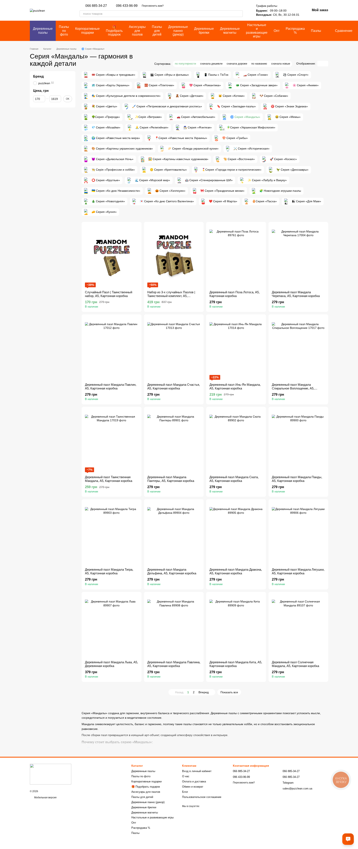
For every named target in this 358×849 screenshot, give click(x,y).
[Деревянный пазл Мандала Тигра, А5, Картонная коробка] (111, 534)
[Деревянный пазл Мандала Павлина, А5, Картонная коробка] (174, 626)
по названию (259, 63)
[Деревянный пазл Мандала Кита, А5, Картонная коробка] (236, 626)
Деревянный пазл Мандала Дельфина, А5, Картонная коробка (171, 571)
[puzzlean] (50, 773)
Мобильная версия (45, 797)
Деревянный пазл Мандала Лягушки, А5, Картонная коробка (298, 571)
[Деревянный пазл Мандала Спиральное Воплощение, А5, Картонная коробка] (298, 349)
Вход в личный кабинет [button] (197, 771)
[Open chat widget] (348, 839)
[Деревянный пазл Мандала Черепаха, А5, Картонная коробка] (298, 256)
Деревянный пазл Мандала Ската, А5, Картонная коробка (234, 479)
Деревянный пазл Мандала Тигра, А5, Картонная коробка (109, 571)
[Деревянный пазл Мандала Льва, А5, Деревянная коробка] (111, 626)
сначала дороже (237, 63)
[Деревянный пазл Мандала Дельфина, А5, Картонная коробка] (174, 534)
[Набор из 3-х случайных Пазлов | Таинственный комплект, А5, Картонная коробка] (174, 256)
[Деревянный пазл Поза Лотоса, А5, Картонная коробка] (236, 256)
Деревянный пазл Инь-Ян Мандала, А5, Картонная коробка (235, 386)
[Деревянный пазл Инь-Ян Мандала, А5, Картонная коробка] (236, 349)
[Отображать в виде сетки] (320, 63)
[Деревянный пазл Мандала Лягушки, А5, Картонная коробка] (298, 534)
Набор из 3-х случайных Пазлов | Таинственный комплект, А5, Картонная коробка (171, 295)
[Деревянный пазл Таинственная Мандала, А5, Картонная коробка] (111, 441)
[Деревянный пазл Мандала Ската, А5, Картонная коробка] (236, 441)
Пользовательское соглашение (201, 797)
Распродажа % (295, 30)
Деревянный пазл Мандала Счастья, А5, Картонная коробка (173, 386)
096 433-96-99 (127, 5)
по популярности (185, 63)
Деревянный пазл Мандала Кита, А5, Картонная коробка (235, 664)
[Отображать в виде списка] (325, 63)
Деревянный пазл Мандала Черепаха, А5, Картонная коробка (296, 294)
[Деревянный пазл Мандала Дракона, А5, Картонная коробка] (236, 534)
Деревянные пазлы (43, 30)
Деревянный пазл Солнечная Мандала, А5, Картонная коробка (295, 664)
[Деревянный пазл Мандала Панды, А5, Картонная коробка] (298, 441)
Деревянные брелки (204, 30)
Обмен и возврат (192, 786)
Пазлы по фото (64, 30)
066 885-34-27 (96, 5)
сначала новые (280, 63)
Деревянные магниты (230, 30)
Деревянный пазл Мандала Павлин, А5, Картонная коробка (110, 386)
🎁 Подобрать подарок (114, 30)
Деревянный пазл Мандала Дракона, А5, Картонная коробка (235, 571)
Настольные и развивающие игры (256, 30)
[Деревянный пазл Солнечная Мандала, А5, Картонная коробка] (298, 626)
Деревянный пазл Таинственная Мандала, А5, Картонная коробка (108, 479)
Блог (185, 791)
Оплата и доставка (194, 781)
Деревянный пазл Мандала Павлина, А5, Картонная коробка (173, 664)
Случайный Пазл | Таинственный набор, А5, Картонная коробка (108, 294)
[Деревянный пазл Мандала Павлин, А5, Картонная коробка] (111, 349)
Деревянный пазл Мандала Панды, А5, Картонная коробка (297, 479)
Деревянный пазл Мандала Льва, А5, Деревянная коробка (111, 664)
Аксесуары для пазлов (137, 30)
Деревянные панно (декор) (178, 30)
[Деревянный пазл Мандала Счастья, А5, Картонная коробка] (174, 349)
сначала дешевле (211, 63)
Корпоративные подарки (87, 30)
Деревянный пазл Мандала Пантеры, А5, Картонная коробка (170, 479)
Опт (276, 30)
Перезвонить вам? (153, 5)
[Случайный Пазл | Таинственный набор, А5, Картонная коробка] (111, 256)
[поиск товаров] (239, 13)
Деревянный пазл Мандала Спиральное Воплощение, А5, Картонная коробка (293, 388)
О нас (185, 776)
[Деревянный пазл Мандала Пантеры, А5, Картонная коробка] (174, 441)
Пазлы (316, 30)
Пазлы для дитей (157, 30)
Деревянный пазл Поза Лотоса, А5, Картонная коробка (234, 294)
